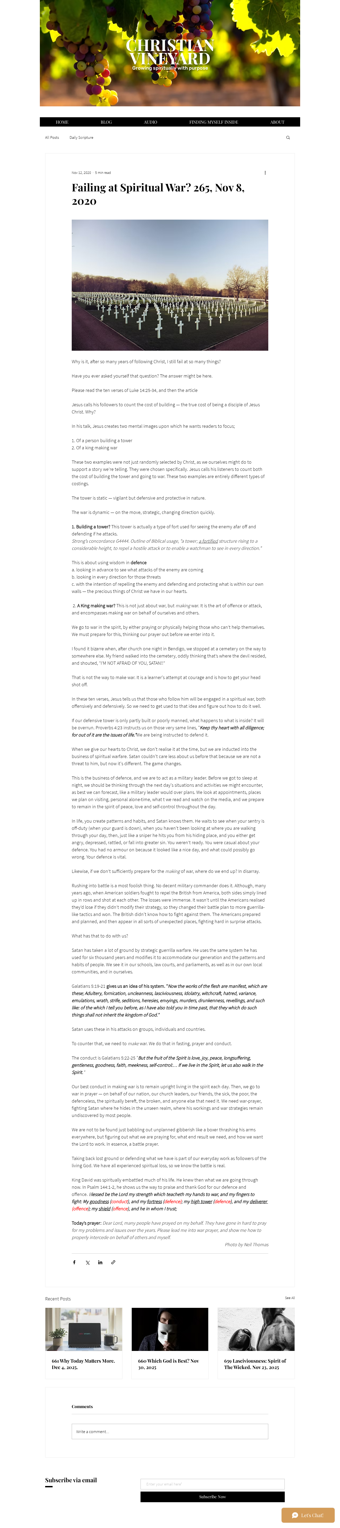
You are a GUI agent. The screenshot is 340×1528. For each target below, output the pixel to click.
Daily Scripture (81, 137)
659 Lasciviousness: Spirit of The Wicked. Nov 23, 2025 (255, 1364)
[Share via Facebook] (74, 1262)
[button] (288, 137)
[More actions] (265, 172)
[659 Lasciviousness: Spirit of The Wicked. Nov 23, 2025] (256, 1329)
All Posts (52, 137)
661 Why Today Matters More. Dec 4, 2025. (83, 1364)
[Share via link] (113, 1262)
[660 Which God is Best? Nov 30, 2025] (170, 1329)
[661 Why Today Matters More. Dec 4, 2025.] (83, 1329)
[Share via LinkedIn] (100, 1262)
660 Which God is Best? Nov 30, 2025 (168, 1364)
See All (290, 1297)
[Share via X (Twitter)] (87, 1262)
